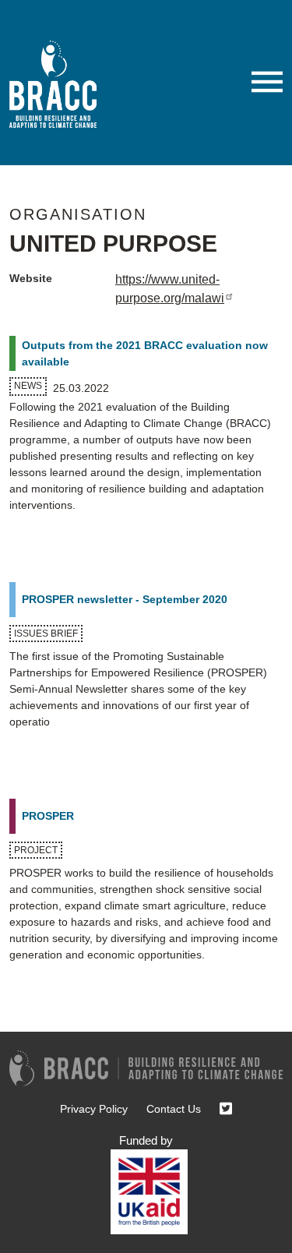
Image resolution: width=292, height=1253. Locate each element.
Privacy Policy (94, 1109)
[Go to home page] (59, 84)
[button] (267, 81)
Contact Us (173, 1109)
